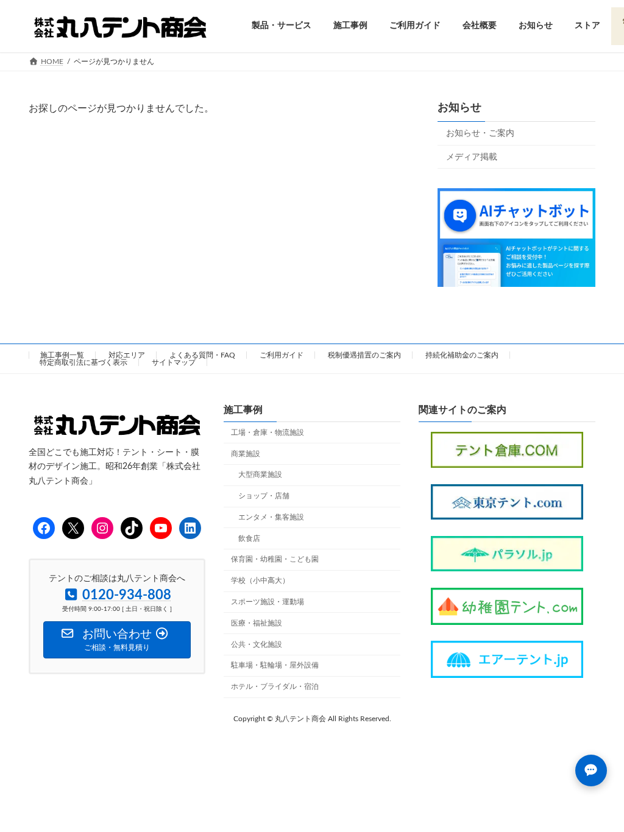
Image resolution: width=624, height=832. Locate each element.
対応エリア (126, 355)
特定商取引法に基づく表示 (83, 362)
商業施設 (245, 453)
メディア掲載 (471, 156)
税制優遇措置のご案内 (364, 355)
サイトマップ (174, 362)
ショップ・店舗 (263, 495)
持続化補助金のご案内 (461, 355)
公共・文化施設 (256, 644)
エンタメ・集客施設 (271, 517)
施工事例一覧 (62, 355)
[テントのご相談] (591, 770)
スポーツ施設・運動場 (267, 601)
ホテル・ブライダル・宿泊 (275, 686)
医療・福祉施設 (256, 623)
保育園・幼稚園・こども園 (275, 559)
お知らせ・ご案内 (480, 133)
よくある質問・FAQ (202, 355)
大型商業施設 (260, 475)
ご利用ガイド (281, 355)
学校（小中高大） (260, 580)
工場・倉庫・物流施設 (267, 432)
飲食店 (249, 538)
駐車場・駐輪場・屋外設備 (275, 665)
